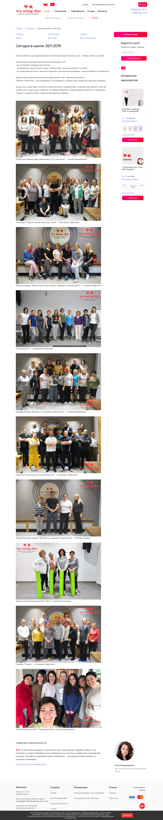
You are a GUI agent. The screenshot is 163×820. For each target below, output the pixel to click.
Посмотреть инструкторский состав (31, 764)
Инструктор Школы (130, 179)
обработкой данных (85, 816)
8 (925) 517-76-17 (139, 9)
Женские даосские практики (86, 798)
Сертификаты (77, 11)
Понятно (127, 815)
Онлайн (85, 4)
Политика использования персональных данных (26, 807)
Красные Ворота (128, 135)
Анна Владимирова (58, 798)
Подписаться (134, 58)
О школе (55, 787)
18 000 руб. (133, 140)
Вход (144, 4)
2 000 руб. (132, 198)
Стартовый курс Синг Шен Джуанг (132, 168)
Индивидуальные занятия (104, 4)
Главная (19, 28)
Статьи (19, 38)
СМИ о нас (113, 798)
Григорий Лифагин (130, 121)
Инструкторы (53, 34)
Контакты (102, 11)
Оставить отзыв (130, 34)
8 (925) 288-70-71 (140, 12)
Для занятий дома (87, 38)
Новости (30, 28)
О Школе (19, 34)
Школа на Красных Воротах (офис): (30, 799)
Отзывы (91, 11)
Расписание (60, 11)
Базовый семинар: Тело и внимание (131, 110)
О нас (47, 11)
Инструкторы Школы (59, 803)
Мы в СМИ (52, 38)
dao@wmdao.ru (22, 794)
